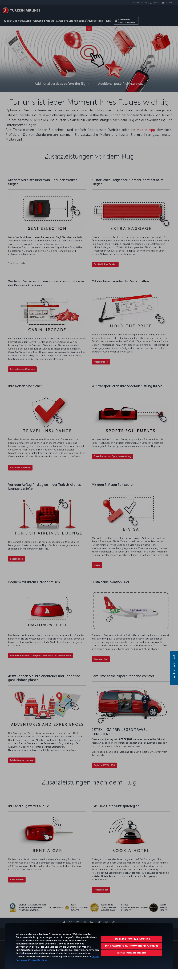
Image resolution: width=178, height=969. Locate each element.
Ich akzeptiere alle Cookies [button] (132, 938)
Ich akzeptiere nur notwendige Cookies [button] (131, 945)
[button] (131, 953)
